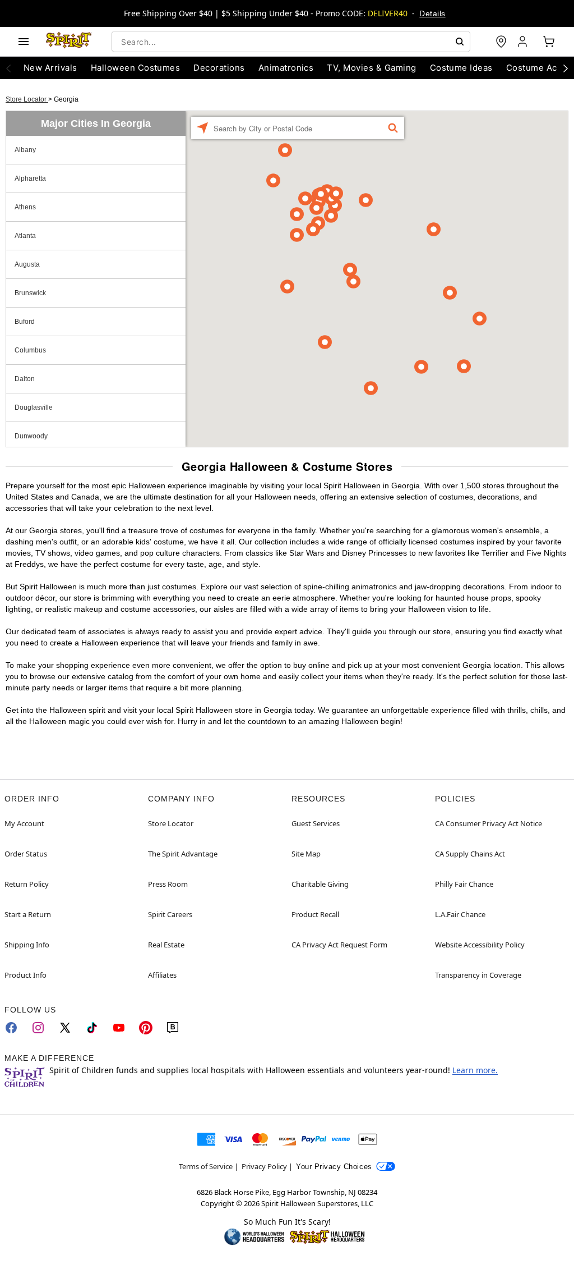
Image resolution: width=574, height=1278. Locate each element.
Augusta (27, 264)
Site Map (306, 854)
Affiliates (162, 975)
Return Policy (26, 884)
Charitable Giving (320, 884)
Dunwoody (31, 436)
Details (432, 13)
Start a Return (27, 914)
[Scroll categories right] (565, 68)
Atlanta (25, 236)
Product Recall (315, 914)
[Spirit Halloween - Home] (69, 41)
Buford (25, 322)
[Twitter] (65, 1027)
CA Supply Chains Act (470, 854)
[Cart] (548, 41)
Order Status (25, 854)
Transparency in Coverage (478, 975)
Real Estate (166, 945)
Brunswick (30, 293)
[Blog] (172, 1027)
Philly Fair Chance (464, 884)
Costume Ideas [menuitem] (461, 67)
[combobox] (291, 41)
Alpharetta (30, 178)
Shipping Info (26, 945)
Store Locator (27, 99)
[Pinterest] (145, 1027)
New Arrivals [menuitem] (50, 67)
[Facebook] (11, 1027)
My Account (24, 823)
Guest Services (315, 823)
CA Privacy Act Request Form (339, 945)
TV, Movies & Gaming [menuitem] (371, 67)
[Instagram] (38, 1027)
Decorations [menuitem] (218, 67)
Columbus (30, 350)
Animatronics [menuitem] (286, 67)
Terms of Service (206, 1166)
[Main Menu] (23, 41)
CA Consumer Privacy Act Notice (488, 823)
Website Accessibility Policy (480, 945)
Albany (25, 150)
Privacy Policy (264, 1166)
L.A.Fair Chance (460, 914)
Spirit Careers (170, 914)
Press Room (168, 884)
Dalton (25, 379)
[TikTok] (92, 1027)
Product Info (25, 975)
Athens (25, 207)
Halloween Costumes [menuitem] (135, 67)
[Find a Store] (501, 41)
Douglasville (34, 407)
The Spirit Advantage (182, 854)
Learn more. (475, 1070)
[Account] (523, 41)
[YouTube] (119, 1027)
